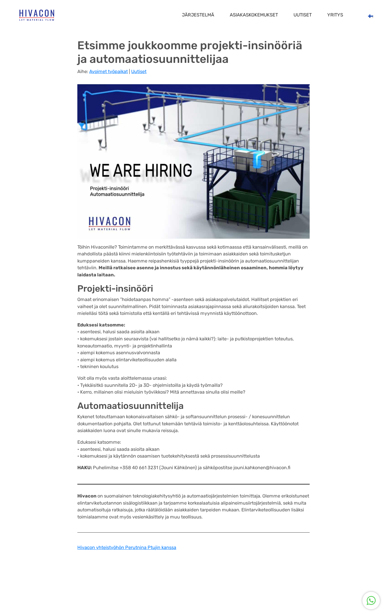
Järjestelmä (198, 15)
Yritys (335, 15)
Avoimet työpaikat (108, 71)
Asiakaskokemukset (254, 15)
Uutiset (303, 15)
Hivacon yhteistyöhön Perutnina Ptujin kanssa (126, 547)
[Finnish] (370, 16)
